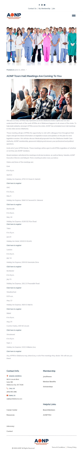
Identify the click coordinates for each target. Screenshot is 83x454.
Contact (10, 431)
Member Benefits (49, 382)
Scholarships (48, 387)
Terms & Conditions (58, 447)
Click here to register (14, 183)
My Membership (45, 8)
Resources (10, 415)
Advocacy (10, 426)
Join (53, 8)
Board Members (49, 410)
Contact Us (32, 8)
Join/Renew (47, 377)
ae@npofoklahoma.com (14, 399)
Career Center (12, 410)
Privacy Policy (71, 447)
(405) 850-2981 (12, 392)
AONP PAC (47, 415)
